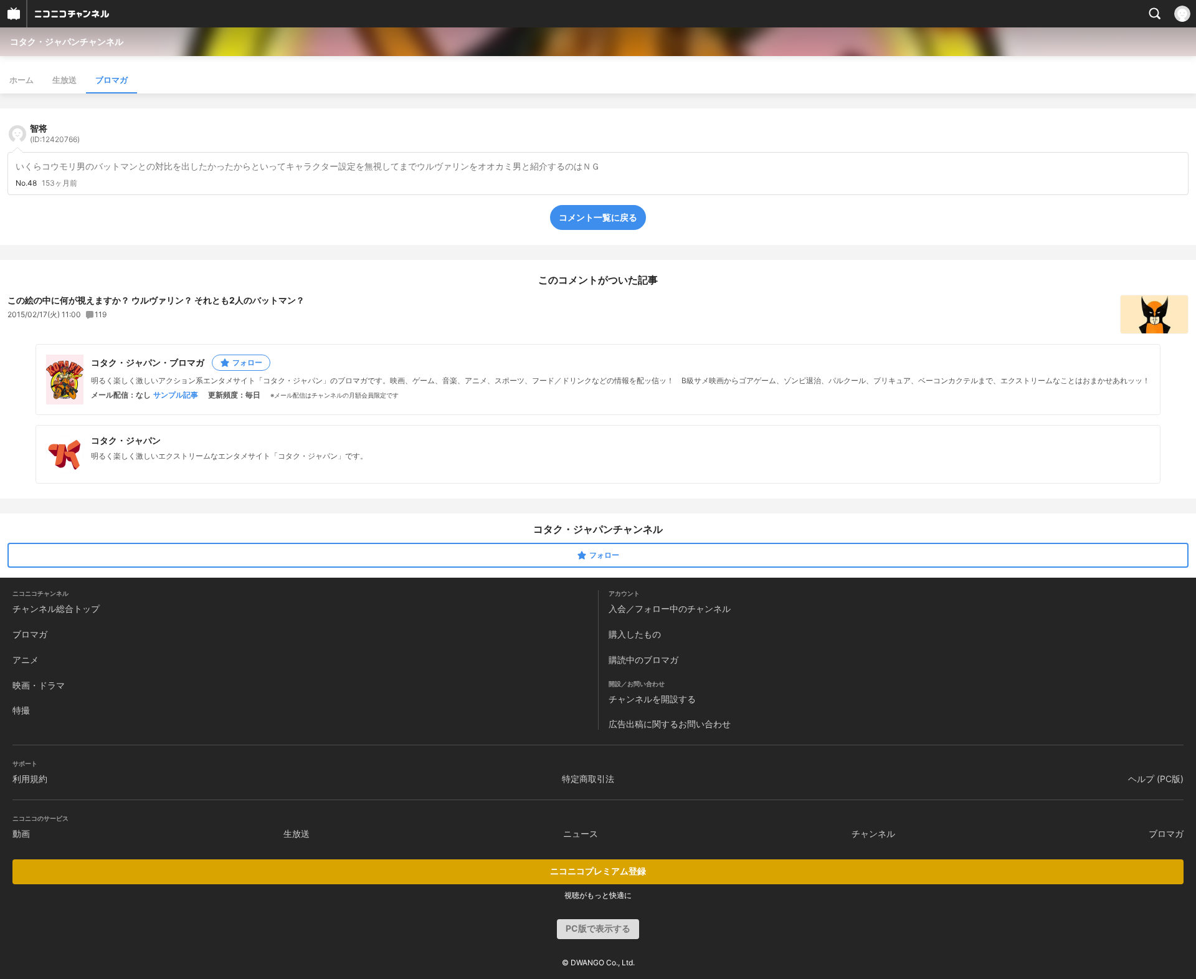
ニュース (580, 833)
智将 (55, 133)
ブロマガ (111, 80)
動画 (21, 833)
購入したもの (635, 634)
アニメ (25, 659)
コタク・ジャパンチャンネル (66, 41)
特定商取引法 (588, 778)
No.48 (26, 183)
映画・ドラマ (38, 685)
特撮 (21, 710)
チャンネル (873, 833)
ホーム (21, 80)
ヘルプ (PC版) (1156, 778)
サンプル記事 (175, 395)
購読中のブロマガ (643, 659)
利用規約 (29, 778)
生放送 (64, 80)
